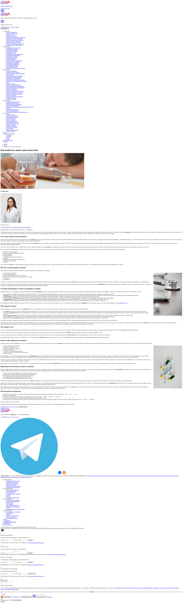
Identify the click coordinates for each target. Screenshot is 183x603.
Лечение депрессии (11, 118)
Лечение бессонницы (11, 127)
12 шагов (8, 495)
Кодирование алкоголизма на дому (14, 54)
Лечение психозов (10, 119)
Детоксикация (9, 504)
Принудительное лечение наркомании (15, 73)
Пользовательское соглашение (160, 475)
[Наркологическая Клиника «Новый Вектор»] (59, 472)
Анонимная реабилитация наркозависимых (17, 112)
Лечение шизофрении (11, 121)
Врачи (7, 139)
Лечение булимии (10, 131)
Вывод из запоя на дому (12, 33)
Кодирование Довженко (12, 50)
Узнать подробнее (17, 600)
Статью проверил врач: (16, 227)
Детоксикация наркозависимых (14, 77)
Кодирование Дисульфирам (13, 62)
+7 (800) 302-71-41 (5, 27)
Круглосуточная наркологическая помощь (16, 81)
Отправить (30, 540)
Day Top (8, 108)
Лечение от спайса (10, 83)
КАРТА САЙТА (7, 524)
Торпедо (8, 514)
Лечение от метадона (11, 89)
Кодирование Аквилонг (12, 67)
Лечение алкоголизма (11, 32)
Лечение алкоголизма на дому (13, 42)
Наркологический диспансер (13, 101)
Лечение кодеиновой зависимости (14, 96)
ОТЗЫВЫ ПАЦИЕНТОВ (9, 522)
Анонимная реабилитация (12, 497)
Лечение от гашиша (11, 95)
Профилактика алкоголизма (13, 481)
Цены (4, 132)
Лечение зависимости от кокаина (14, 94)
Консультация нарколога (12, 110)
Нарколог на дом (10, 35)
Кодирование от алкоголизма (13, 47)
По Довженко (9, 513)
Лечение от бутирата (11, 99)
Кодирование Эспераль (12, 56)
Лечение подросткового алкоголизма (15, 44)
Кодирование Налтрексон (12, 64)
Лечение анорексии (11, 125)
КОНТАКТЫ (6, 523)
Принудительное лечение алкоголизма (15, 37)
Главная (5, 144)
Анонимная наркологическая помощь (15, 80)
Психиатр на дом (10, 114)
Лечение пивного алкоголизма (13, 41)
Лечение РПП (9, 128)
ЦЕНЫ (5, 519)
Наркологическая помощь (12, 72)
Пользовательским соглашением (151, 588)
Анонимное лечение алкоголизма (14, 38)
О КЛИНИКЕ (6, 520)
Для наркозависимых (11, 491)
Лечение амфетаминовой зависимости (15, 87)
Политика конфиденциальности (24, 477)
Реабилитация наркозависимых (14, 104)
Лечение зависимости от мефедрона (15, 91)
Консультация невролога (12, 122)
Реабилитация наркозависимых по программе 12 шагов (19, 107)
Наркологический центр (12, 103)
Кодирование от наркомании (13, 78)
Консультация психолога (12, 117)
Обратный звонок (5, 28)
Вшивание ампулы (10, 53)
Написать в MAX (5, 408)
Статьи (8, 137)
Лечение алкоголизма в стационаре (15, 40)
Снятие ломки (9, 74)
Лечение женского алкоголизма (14, 45)
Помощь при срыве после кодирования (15, 68)
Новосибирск (13, 414)
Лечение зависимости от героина (14, 92)
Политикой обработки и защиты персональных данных (129, 588)
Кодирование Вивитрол (12, 65)
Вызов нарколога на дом (12, 482)
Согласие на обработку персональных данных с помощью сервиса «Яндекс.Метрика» (109, 475)
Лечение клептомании (11, 126)
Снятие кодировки (10, 59)
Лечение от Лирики (11, 98)
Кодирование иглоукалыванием (14, 60)
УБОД (7, 82)
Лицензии (8, 136)
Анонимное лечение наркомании (14, 76)
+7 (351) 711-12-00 (14, 27)
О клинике (9, 135)
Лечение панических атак (12, 123)
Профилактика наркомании (13, 500)
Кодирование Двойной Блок (13, 55)
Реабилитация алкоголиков (13, 105)
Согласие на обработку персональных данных (141, 475)
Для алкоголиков (10, 492)
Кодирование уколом (11, 58)
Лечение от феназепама (12, 90)
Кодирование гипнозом (12, 49)
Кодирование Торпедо (11, 51)
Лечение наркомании (11, 71)
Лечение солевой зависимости (13, 85)
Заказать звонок (31, 573)
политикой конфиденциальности (36, 542)
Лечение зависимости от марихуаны (15, 86)
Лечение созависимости (12, 116)
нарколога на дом (123, 303)
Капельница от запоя (11, 36)
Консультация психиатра (12, 130)
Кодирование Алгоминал (12, 63)
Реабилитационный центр (12, 109)
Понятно (91, 591)
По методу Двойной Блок (12, 515)
